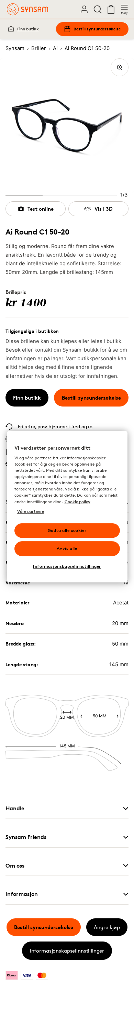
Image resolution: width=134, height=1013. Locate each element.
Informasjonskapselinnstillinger (67, 950)
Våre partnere (30, 511)
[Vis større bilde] (120, 67)
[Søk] (97, 9)
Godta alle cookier (67, 530)
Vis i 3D (103, 209)
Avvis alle (67, 548)
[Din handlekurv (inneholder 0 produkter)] (111, 9)
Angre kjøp (107, 927)
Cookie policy (77, 501)
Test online (40, 209)
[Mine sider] (84, 9)
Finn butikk (28, 28)
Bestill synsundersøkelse (97, 28)
